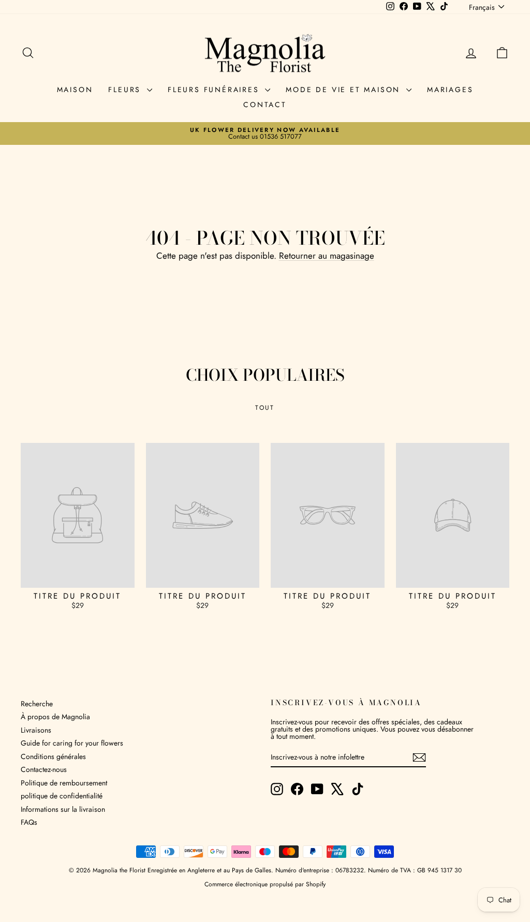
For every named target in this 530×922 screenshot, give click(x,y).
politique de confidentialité (61, 796)
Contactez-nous (44, 769)
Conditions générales (53, 756)
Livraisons (36, 730)
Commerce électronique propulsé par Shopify (265, 884)
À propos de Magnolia (55, 716)
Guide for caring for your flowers (72, 743)
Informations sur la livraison (63, 809)
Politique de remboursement (64, 783)
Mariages (450, 89)
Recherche (37, 703)
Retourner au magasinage (326, 255)
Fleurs (126, 89)
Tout (265, 407)
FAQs (29, 822)
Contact (265, 104)
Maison (75, 89)
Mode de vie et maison (345, 89)
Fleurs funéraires (215, 89)
